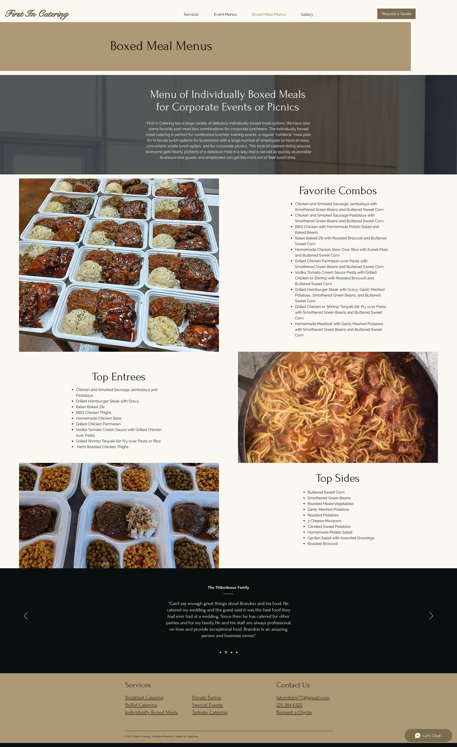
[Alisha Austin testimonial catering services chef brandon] (231, 652)
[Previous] (26, 616)
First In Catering (36, 14)
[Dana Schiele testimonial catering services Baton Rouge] (220, 652)
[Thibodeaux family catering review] (226, 652)
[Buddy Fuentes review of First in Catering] (237, 652)
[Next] (431, 616)
